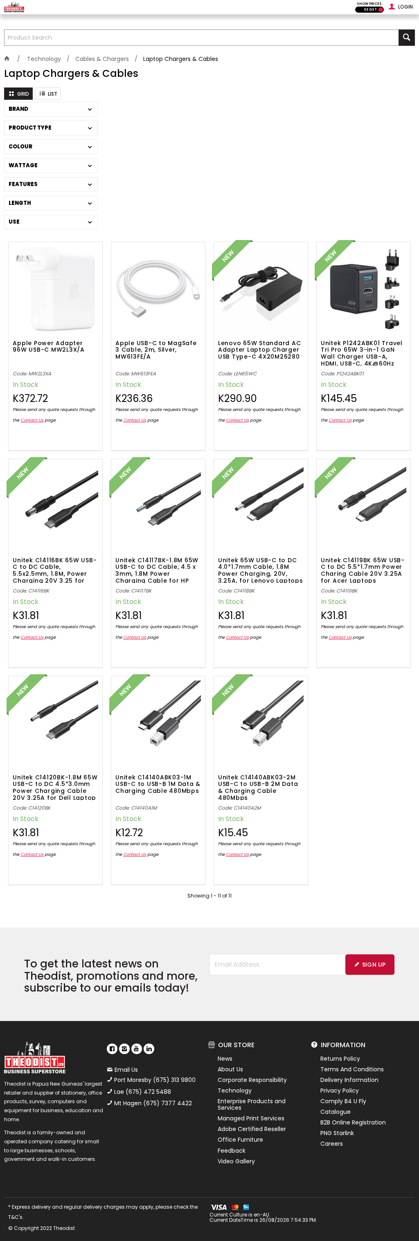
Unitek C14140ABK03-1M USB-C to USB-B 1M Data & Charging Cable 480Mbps (157, 784)
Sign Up (374, 964)
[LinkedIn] (149, 1049)
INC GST (380, 9)
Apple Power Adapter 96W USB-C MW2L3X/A (49, 347)
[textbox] (202, 37)
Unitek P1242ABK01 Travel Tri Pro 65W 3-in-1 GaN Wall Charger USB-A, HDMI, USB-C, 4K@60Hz (362, 353)
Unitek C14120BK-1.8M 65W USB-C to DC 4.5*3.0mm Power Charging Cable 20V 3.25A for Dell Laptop (55, 787)
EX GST (370, 9)
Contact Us (31, 420)
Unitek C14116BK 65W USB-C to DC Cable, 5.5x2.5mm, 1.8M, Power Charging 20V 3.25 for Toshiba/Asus (55, 570)
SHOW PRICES (369, 4)
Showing (209, 895)
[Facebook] (112, 1049)
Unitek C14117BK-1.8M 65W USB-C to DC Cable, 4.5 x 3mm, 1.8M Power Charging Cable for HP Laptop (156, 570)
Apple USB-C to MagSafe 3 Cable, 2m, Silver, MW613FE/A (156, 350)
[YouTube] (136, 1049)
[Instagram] (124, 1049)
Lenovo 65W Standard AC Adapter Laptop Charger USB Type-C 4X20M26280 (259, 350)
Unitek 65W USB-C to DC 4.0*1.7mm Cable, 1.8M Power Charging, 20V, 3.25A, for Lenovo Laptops (260, 570)
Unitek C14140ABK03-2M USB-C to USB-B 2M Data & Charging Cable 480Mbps (258, 787)
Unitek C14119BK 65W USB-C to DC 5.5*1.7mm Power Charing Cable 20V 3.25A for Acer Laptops (363, 570)
